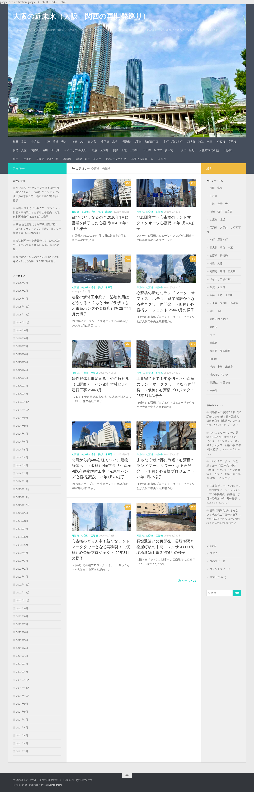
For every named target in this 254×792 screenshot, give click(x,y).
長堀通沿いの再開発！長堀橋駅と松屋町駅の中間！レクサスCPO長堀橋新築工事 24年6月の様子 (165, 547)
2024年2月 (22, 473)
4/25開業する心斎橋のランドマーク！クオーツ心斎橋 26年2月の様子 (166, 223)
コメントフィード (220, 569)
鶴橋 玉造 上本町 (125, 150)
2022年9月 (22, 608)
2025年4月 (22, 370)
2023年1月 (22, 576)
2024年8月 (22, 425)
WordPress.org (218, 577)
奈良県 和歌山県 (47, 159)
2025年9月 (22, 330)
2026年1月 (22, 298)
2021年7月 (22, 719)
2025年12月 (23, 306)
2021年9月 (22, 703)
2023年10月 (23, 505)
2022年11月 (23, 592)
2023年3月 (22, 560)
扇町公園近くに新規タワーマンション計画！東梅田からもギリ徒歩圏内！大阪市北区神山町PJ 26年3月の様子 (36, 212)
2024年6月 (22, 441)
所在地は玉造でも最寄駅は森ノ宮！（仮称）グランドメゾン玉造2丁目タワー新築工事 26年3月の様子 (37, 228)
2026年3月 (22, 282)
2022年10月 (23, 600)
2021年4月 (22, 743)
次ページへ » (187, 581)
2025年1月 (22, 394)
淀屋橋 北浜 (109, 141)
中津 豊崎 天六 (56, 141)
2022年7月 (22, 624)
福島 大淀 (20, 150)
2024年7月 (22, 433)
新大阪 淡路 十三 (199, 141)
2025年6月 (22, 354)
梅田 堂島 (20, 141)
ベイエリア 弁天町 (75, 150)
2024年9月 (22, 417)
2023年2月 (22, 568)
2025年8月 (22, 338)
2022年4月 (22, 648)
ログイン (215, 553)
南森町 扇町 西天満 (45, 150)
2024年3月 (22, 465)
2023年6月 (22, 537)
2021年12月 (23, 679)
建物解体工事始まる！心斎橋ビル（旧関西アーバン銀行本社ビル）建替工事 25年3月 (101, 384)
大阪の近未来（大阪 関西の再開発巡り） (81, 16)
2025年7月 (22, 346)
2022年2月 (22, 664)
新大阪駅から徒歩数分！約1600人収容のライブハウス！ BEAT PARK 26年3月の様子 (36, 245)
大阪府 (228, 150)
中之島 (35, 141)
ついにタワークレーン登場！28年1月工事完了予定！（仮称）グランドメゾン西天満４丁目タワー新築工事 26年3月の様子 (223, 441)
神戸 (15, 159)
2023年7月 (22, 529)
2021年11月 (23, 687)
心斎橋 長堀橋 (226, 141)
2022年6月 (22, 632)
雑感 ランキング (116, 159)
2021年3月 (22, 751)
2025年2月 (22, 386)
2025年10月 (23, 322)
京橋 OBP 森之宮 (84, 141)
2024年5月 (22, 449)
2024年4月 (22, 457)
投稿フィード (217, 561)
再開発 (67, 159)
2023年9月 (22, 513)
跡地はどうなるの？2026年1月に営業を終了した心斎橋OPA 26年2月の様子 (100, 223)
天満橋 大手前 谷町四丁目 (140, 141)
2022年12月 (23, 584)
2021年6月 (22, 727)
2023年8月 (22, 521)
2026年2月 (22, 290)
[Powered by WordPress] (26, 785)
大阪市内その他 (209, 150)
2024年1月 (22, 481)
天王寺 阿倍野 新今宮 (159, 150)
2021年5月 (22, 735)
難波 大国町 (100, 150)
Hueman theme (54, 785)
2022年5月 (22, 640)
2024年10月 (23, 409)
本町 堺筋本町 (172, 141)
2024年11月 (23, 402)
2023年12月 (23, 489)
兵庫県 (27, 159)
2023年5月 (22, 544)
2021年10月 (23, 695)
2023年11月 (23, 497)
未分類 (162, 159)
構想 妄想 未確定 (88, 159)
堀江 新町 (188, 150)
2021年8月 (22, 711)
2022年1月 (22, 672)
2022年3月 (22, 656)
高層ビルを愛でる (142, 159)
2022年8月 (22, 616)
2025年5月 (22, 362)
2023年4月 (22, 552)
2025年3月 (22, 378)
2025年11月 (23, 314)
